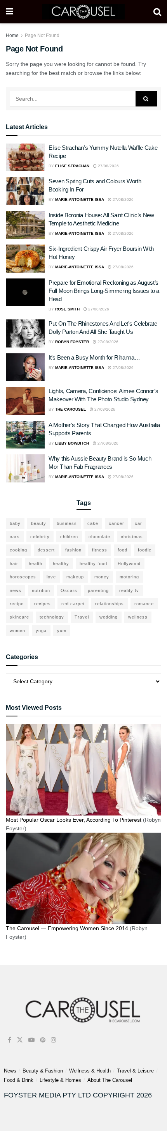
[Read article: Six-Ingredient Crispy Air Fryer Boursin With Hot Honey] (25, 259)
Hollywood (129, 563)
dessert (46, 550)
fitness (99, 550)
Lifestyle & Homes (60, 1080)
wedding (108, 617)
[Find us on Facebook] (9, 1039)
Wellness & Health (90, 1071)
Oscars (69, 590)
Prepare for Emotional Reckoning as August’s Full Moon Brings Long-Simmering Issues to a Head (104, 290)
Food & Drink (18, 1080)
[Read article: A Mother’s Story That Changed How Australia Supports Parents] (25, 435)
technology (52, 617)
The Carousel (70, 409)
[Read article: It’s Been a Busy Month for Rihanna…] (25, 367)
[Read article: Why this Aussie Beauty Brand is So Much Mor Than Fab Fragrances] (25, 468)
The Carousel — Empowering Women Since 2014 (67, 928)
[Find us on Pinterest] (42, 1039)
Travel (82, 617)
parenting (98, 590)
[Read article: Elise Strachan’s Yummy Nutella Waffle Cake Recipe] (25, 158)
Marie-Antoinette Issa (79, 199)
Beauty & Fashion (43, 1071)
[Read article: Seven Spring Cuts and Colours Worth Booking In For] (25, 191)
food (122, 550)
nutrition (41, 590)
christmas (132, 536)
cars (15, 536)
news (15, 590)
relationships (109, 603)
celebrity (40, 536)
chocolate (99, 536)
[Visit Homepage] (83, 12)
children (69, 536)
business (67, 523)
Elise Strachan (72, 166)
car (138, 523)
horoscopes (23, 576)
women (17, 630)
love (51, 576)
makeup (75, 576)
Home (12, 35)
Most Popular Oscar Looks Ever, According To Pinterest (73, 820)
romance (144, 603)
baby (15, 523)
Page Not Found (42, 35)
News (10, 1071)
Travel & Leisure (135, 1071)
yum (61, 630)
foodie (144, 550)
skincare (19, 617)
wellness (138, 617)
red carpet (73, 603)
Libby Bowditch (72, 443)
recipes (42, 603)
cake (92, 523)
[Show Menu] (9, 11)
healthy (61, 563)
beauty (38, 523)
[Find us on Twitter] (20, 1039)
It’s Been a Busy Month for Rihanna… (94, 357)
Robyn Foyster (72, 342)
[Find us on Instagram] (53, 1039)
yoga (41, 630)
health (35, 563)
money (101, 576)
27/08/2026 (108, 166)
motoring (129, 576)
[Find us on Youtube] (31, 1039)
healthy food (93, 563)
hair (14, 563)
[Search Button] (157, 11)
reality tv (129, 590)
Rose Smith (67, 309)
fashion (73, 550)
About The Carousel (109, 1080)
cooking (18, 550)
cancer (116, 523)
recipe (17, 603)
